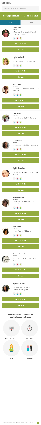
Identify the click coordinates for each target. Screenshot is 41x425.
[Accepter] (38, 423)
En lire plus (30, 422)
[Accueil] (7, 3)
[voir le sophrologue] (20, 321)
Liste (10, 22)
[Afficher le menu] (38, 3)
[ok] (36, 8)
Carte (31, 22)
